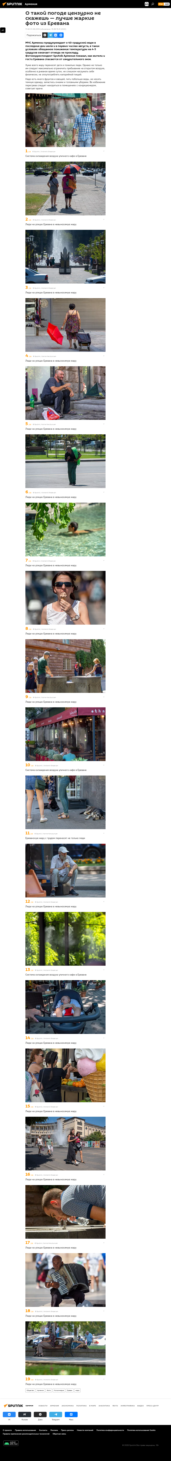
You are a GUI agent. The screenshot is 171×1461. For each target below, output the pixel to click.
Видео (140, 1405)
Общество (30, 1390)
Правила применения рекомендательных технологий (26, 1434)
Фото (49, 1390)
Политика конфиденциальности (110, 1430)
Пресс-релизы (67, 1430)
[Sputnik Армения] (13, 6)
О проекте (7, 1430)
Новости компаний (85, 1430)
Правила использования (25, 1430)
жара (77, 1390)
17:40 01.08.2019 (32, 29)
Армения (40, 1390)
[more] (104, 151)
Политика (81, 1405)
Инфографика (128, 1405)
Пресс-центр (152, 1405)
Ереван (69, 1390)
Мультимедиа (59, 1390)
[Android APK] (11, 1443)
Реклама (54, 1430)
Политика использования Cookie (141, 1430)
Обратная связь (59, 1434)
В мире (92, 1405)
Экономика (68, 1405)
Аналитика (104, 1405)
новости (42, 1405)
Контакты (43, 1430)
